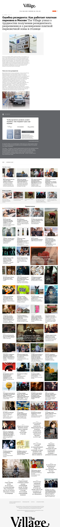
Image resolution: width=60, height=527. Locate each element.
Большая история (34, 255)
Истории (18, 178)
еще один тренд (47, 372)
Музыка (4, 295)
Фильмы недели (5, 314)
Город (20, 11)
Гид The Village (19, 256)
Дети (40, 11)
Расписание (18, 372)
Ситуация (18, 295)
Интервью (4, 178)
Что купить (32, 237)
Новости (23, 424)
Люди (23, 11)
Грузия (18, 353)
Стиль (37, 11)
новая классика (5, 256)
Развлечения (30, 11)
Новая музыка (33, 314)
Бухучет (18, 237)
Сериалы (4, 237)
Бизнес (26, 11)
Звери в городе (33, 295)
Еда (34, 11)
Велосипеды (33, 353)
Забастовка (18, 314)
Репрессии (4, 372)
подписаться (28, 131)
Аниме (46, 295)
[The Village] (30, 6)
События (32, 469)
